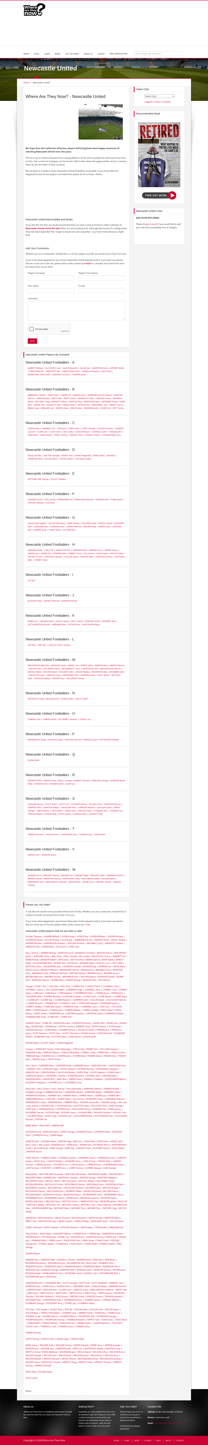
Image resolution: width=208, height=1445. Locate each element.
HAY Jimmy (78, 1098)
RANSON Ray (50, 780)
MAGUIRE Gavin (58, 665)
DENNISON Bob (35, 458)
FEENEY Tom (92, 1049)
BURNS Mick (58, 980)
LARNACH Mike (48, 1157)
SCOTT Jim (64, 804)
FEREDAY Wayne (51, 1052)
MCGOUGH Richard (73, 1187)
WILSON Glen (50, 1355)
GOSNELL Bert (93, 1075)
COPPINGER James (109, 1003)
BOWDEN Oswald (72, 966)
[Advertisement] (125, 23)
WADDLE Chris (34, 875)
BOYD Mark (119, 966)
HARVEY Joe (33, 553)
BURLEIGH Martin (40, 980)
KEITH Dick (107, 371)
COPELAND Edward (88, 1003)
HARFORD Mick (80, 550)
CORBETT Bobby (34, 1006)
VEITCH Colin (48, 1338)
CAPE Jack (61, 428)
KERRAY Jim (85, 1144)
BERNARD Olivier (110, 401)
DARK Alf (47, 1023)
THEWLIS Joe (114, 1312)
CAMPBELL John (92, 989)
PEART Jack (111, 1237)
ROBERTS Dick (106, 1263)
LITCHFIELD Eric (60, 1164)
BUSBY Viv (106, 408)
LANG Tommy (32, 1157)
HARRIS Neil (114, 1095)
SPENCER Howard (113, 1296)
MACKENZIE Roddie (97, 1174)
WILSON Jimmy (81, 1355)
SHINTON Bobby (51, 807)
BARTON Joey (43, 398)
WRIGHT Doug (70, 1362)
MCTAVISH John (108, 1198)
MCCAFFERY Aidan (35, 1181)
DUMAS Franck (88, 1033)
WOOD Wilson (69, 1358)
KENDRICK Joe (58, 1144)
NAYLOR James (45, 1217)
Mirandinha (31, 1174)
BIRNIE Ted (39, 404)
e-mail (87, 263)
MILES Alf (122, 1201)
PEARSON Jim (77, 1237)
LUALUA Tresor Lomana (60, 645)
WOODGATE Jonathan (110, 1358)
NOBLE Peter (67, 698)
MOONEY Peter (61, 1208)
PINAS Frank (103, 1240)
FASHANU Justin (35, 499)
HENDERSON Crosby (36, 1102)
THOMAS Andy (33, 1316)
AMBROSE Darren (83, 939)
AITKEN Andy (68, 936)
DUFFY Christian (70, 1033)
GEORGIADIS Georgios (107, 1068)
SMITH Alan (121, 1289)
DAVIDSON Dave (62, 1023)
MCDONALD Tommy (36, 1187)
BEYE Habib (107, 959)
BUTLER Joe (104, 980)
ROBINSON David (53, 1266)
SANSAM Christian (61, 374)
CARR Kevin (50, 993)
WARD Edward (81, 1345)
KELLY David (77, 621)
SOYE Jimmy (62, 1296)
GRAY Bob (62, 1079)
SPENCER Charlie (94, 1296)
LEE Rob (31, 645)
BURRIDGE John (91, 408)
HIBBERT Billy (71, 1102)
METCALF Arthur (70, 1201)
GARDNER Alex (46, 1065)
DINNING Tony (83, 1026)
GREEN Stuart (75, 1079)
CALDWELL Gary (111, 986)
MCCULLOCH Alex (54, 1184)
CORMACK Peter (71, 1006)
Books (57, 53)
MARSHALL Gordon (68, 1177)
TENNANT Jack (69, 1312)
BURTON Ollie (90, 980)
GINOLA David (105, 523)
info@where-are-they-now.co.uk (167, 1423)
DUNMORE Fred (42, 1036)
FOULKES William (36, 502)
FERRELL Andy (89, 1052)
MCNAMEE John (116, 671)
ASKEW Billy (48, 946)
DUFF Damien (40, 1033)
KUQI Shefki (118, 1148)
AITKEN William (97, 936)
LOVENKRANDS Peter (113, 1164)
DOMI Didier (51, 1029)
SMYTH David (105, 1293)
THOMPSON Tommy (55, 1319)
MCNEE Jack (72, 1198)
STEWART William (110, 1299)
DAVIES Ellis (99, 1023)
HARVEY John (64, 1098)
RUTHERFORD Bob (109, 1273)
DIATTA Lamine (66, 1026)
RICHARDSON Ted (75, 1263)
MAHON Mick (116, 1174)
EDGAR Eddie (32, 1042)
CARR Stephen (65, 993)
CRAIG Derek (40, 1013)
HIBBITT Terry (75, 553)
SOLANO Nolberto (44, 1296)
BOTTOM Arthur (34, 966)
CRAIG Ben (33, 435)
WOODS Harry (33, 1362)
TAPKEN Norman (36, 834)
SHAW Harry (49, 1286)
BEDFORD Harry (42, 956)
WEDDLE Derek (35, 878)
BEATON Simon (104, 952)
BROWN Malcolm (34, 976)
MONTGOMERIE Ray (42, 1208)
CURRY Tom (66, 1016)
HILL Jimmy (89, 553)
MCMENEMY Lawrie (54, 1198)
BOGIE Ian (73, 963)
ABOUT (168, 1440)
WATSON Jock (32, 1348)
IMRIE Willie (31, 1125)
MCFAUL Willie (34, 671)
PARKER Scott (79, 1233)
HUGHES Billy (85, 1112)
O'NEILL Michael (33, 1227)
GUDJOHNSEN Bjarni (115, 1079)
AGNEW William (52, 936)
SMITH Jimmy (43, 810)
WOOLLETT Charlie (51, 1362)
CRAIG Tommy (60, 435)
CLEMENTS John (80, 999)
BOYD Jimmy (84, 404)
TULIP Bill (116, 1323)
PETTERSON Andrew (109, 739)
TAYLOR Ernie (52, 834)
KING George (56, 1148)
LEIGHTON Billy (55, 1161)
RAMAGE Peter (48, 1259)
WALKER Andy (47, 1345)
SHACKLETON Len (112, 804)
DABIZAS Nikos (33, 1023)
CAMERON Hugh (74, 989)
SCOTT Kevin (51, 804)
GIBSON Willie (48, 1072)
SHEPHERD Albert (81, 1286)
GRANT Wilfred (74, 526)
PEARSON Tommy (95, 1237)
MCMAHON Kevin (72, 1194)
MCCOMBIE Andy (105, 1181)
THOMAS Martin (68, 1316)
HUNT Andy (50, 1115)
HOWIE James (114, 1109)
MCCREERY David (52, 668)
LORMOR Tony (93, 1164)
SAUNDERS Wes (53, 1282)
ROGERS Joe (119, 1269)
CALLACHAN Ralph (55, 989)
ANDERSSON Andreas (54, 943)
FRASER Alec (110, 1055)
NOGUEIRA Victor (99, 1221)
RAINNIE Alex (32, 1259)
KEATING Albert (48, 1141)
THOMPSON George (106, 1316)
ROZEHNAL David (73, 1273)
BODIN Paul (60, 963)
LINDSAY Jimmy (43, 1164)
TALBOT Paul (56, 1309)
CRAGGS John (115, 431)
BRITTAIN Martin (77, 973)
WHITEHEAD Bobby (93, 1348)
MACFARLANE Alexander (51, 1174)
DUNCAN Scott (105, 1033)
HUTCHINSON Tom (104, 1115)
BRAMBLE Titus (103, 969)
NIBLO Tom (31, 1221)
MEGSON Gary (54, 675)
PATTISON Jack (49, 1237)
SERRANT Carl (116, 1282)
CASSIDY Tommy (105, 428)
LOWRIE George (93, 1168)
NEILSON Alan (52, 698)
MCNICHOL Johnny (89, 1198)
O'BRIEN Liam (34, 719)
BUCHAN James (88, 976)
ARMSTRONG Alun (71, 371)
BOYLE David (32, 969)
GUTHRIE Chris (55, 1082)
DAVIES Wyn (98, 455)
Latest (47, 53)
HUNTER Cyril (65, 1115)
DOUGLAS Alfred (86, 1029)
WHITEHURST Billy (71, 878)
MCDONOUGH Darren (110, 668)
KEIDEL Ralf (116, 1141)
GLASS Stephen (97, 1072)
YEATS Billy (31, 1371)
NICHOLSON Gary (47, 1221)
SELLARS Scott (95, 804)
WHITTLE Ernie (33, 1351)
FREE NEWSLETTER (118, 53)
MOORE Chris (94, 1208)
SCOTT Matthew (99, 1282)
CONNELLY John (99, 431)
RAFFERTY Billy (34, 780)
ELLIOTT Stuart (48, 1042)
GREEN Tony (104, 526)
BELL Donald (70, 956)
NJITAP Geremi (66, 1221)
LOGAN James (77, 1164)
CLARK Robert (104, 996)
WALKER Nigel (81, 875)
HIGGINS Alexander (89, 1102)
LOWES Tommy (75, 1168)
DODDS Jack (115, 1026)
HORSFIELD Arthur (104, 556)
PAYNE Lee (63, 1237)
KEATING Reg (64, 1141)
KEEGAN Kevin (47, 621)
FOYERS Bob (79, 1055)
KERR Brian (72, 1144)
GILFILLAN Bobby (66, 1072)
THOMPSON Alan (69, 834)
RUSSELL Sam (91, 1273)
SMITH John (57, 810)
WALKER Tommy (51, 875)
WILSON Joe (96, 1355)
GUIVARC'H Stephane (36, 1082)
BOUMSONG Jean (52, 966)
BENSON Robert (48, 959)
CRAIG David (46, 435)
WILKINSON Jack (68, 1351)
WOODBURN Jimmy (88, 1358)
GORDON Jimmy (76, 1075)
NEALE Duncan (62, 1217)
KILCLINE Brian (41, 1148)
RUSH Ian (70, 783)
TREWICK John (84, 1323)
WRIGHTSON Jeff (43, 1365)
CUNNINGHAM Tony (111, 435)
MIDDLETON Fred (89, 1201)
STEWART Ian (116, 810)
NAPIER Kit (31, 1217)
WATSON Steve (98, 875)
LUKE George (109, 1168)
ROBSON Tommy (102, 1269)
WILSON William (34, 1358)
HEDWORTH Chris (94, 1098)
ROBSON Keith (67, 1269)
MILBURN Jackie (88, 675)
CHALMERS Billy (33, 996)
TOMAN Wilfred (49, 1323)
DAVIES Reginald (83, 455)
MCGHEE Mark (50, 671)
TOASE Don (107, 1319)
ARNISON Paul (33, 946)
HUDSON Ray (52, 1112)
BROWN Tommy (53, 976)
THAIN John (100, 1312)
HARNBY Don (54, 1095)
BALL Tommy (32, 952)
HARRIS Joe (100, 1095)
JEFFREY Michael (51, 600)
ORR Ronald (100, 1227)
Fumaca (29, 1049)
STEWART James (92, 1299)
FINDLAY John (118, 1052)
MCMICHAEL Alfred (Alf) (39, 374)
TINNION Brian (79, 374)
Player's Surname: (36, 273)
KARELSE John (32, 1141)
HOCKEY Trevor (35, 556)
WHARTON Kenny (52, 878)
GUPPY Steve (55, 529)
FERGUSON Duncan (84, 499)
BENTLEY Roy (75, 401)
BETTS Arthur (77, 959)
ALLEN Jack (67, 939)
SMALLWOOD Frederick (101, 1289)
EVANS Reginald (65, 1042)
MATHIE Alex (35, 668)
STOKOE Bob (50, 814)
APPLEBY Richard (75, 943)
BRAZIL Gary (33, 408)
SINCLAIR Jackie (104, 807)
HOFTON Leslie (81, 1105)
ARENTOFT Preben (114, 943)
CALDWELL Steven (34, 989)
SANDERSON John (34, 1282)
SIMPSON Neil (34, 1289)
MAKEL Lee (73, 665)
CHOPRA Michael (52, 996)
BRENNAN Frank (40, 973)
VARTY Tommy (33, 1338)
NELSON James (79, 1217)
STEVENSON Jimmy (73, 1299)
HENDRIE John (59, 553)
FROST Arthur (54, 1059)
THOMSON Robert (76, 1319)
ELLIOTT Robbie (58, 479)
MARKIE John (50, 1177)
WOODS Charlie (104, 882)
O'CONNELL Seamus (67, 719)
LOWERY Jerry (59, 1168)
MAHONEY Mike (33, 1177)
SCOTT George (70, 1282)
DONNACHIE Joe (67, 1029)
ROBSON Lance (84, 1269)
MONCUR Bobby (42, 678)
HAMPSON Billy (111, 1088)
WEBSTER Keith (63, 1348)
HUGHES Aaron (68, 1112)
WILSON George (33, 1355)
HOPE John (31, 1109)
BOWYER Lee (105, 966)
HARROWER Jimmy (35, 1098)
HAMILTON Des (63, 550)
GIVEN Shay (82, 1072)
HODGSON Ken (64, 1105)
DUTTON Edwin (59, 1036)
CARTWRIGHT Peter (83, 993)
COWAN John (56, 1010)
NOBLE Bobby (82, 1221)
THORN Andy (85, 834)
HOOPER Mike (86, 556)
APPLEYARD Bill (36, 371)
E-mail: (82, 285)
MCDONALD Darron (75, 1184)
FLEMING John (64, 1055)
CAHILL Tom (41, 986)
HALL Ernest (43, 1088)
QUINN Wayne (33, 1253)
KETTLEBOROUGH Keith (39, 624)
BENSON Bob (32, 959)
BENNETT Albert (59, 401)
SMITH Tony (90, 1293)
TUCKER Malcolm (101, 1323)
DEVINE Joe (51, 1026)
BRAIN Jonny (87, 969)
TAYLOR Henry (112, 1309)
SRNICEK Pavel (85, 810)
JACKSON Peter (35, 600)
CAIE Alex (53, 986)
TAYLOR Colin (96, 1309)
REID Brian (110, 1259)
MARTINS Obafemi (107, 1177)
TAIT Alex (30, 1309)
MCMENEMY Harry (113, 1194)
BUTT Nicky (118, 408)
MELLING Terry (53, 1201)
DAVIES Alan (67, 455)
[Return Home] (34, 9)
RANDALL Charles (66, 1259)
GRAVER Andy (89, 526)
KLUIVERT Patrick (101, 1148)
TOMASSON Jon (67, 1323)
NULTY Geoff (82, 698)
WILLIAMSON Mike (90, 878)
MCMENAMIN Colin (92, 1194)
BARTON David (65, 952)
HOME (116, 1440)
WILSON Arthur (100, 1351)
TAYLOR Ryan (32, 1312)
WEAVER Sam (47, 1348)
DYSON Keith (89, 1036)
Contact (101, 53)
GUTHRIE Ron (69, 529)
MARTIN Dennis (117, 665)
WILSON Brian (117, 1351)
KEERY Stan (103, 1141)
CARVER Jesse (102, 993)
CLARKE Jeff (32, 999)
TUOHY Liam (32, 1326)
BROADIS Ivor (47, 408)
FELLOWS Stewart (109, 1049)
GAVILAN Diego (50, 1068)
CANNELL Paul (110, 989)
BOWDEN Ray (89, 966)
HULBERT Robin (35, 1115)
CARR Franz (73, 428)
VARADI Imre (34, 854)
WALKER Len (67, 875)
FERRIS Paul (103, 1052)
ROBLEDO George (100, 780)
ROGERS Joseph (33, 1273)
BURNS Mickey (73, 980)
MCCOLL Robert (86, 1181)
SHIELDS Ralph (99, 1286)
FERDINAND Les (65, 499)
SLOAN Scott (65, 1289)
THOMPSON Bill (86, 1316)
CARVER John (117, 993)
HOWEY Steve (41, 560)
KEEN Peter (90, 1141)
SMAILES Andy (81, 1289)
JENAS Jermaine (51, 1131)
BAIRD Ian (66, 395)
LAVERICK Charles (67, 1157)
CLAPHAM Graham (72, 996)
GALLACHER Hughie (37, 523)
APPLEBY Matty (117, 368)
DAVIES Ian (112, 1023)
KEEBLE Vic (33, 621)
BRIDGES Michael (58, 973)
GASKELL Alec (34, 1068)
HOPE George (115, 1105)
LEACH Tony (39, 1161)
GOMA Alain (114, 1072)
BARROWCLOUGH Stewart (100, 395)
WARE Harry (96, 1345)
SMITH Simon (75, 1293)
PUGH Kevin (76, 1243)
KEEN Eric (77, 1141)
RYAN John (51, 1276)
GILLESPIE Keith (89, 523)
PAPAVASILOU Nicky (37, 739)
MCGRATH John (66, 671)
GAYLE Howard (67, 1068)
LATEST (137, 1440)
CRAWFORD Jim (56, 1013)
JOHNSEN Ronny (69, 600)
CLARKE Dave (120, 996)
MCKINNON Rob (99, 671)
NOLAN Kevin (117, 1221)
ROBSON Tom (41, 783)
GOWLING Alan (41, 526)
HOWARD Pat (98, 1109)
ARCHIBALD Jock (94, 943)
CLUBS (126, 1440)
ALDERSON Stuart (34, 939)
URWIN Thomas (33, 1332)
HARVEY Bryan (111, 550)
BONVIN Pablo (87, 963)
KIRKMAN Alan (59, 624)
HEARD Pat (46, 553)
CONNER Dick (51, 1003)
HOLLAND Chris (99, 1105)
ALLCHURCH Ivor (53, 368)
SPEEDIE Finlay (77, 1296)
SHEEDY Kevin (64, 1286)
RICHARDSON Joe (56, 1263)
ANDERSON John (100, 368)
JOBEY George (67, 1131)
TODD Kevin (121, 1319)
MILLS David (103, 675)
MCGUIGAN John (55, 1191)
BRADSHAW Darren (69, 969)
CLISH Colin (55, 431)
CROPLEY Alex (76, 435)
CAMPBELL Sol (48, 428)
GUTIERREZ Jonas (73, 1082)
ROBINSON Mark (92, 1266)
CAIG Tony (65, 986)
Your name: (33, 285)
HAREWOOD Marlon (36, 1095)
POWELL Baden (46, 1243)
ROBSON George (50, 1269)
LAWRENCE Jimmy (106, 1157)
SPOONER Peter (33, 1299)
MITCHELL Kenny (70, 1204)
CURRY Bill (53, 1016)
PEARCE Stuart (90, 739)
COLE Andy (68, 431)
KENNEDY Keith (92, 621)
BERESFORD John (92, 401)
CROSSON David (94, 1013)
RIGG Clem (91, 1263)
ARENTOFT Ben (53, 371)
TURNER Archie (65, 1326)
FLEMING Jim (48, 1055)
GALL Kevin (31, 1065)
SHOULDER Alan (68, 807)
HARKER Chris (95, 550)
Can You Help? (72, 53)
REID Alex (98, 1259)
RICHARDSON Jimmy (36, 1263)
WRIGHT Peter (86, 1362)
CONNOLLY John (68, 1003)
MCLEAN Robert (33, 1194)
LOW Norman (32, 1168)
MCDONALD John (95, 1184)
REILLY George (65, 780)
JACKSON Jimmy (33, 1131)
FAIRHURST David (44, 1049)
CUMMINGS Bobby (114, 1013)
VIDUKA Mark (77, 1338)
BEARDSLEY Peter (86, 398)
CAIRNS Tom (78, 986)
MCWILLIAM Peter (34, 1201)
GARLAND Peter (99, 1065)
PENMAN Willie (39, 1240)
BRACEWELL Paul (100, 404)
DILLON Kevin (51, 458)
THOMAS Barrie (50, 1316)
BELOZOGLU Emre (101, 956)
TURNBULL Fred (48, 1326)
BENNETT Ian (119, 956)
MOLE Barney (104, 1204)
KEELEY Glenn (62, 621)
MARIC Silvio (87, 665)
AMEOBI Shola (101, 939)
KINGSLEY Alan (84, 1148)
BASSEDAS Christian (85, 952)
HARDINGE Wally (93, 1092)
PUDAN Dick (62, 1243)
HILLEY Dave (102, 553)
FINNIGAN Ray (33, 1055)
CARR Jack (38, 993)
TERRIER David (85, 1312)
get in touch (151, 224)
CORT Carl (104, 1006)
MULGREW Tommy (75, 678)
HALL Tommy (58, 1088)
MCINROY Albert (74, 1191)
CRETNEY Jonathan (75, 1013)
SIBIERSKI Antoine (117, 1286)
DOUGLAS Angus (83, 458)
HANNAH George (34, 1092)
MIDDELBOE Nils (70, 675)
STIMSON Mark (35, 814)
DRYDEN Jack (103, 1029)
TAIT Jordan (42, 1309)
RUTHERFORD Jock (35, 1276)
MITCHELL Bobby (35, 1204)
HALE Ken (30, 1088)
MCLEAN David (110, 1191)
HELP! (158, 1440)
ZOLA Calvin (32, 1378)
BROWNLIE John (71, 976)
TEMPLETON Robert (50, 1312)
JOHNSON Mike (102, 1131)
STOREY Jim (70, 1303)
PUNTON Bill (91, 1243)
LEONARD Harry (73, 1161)
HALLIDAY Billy (74, 1088)
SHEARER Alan (34, 807)
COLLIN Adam (97, 999)
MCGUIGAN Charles (35, 1191)
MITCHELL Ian (53, 1204)
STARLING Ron (100, 810)
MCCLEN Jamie (69, 1181)
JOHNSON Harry (85, 1131)
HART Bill (50, 1098)
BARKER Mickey (48, 952)
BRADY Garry (116, 404)
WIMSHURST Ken (36, 882)
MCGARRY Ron (55, 1187)
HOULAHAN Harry (81, 1109)
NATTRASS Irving (36, 698)
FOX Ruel (50, 502)
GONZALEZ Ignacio (35, 1075)
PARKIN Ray (94, 1233)
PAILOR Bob (31, 1233)
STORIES (147, 1440)
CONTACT (180, 1440)
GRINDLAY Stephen (93, 1079)
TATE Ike (68, 1309)
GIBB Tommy (73, 523)
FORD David (116, 499)
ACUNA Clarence (34, 936)
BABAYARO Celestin (37, 395)
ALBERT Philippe (35, 368)
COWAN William (73, 1010)
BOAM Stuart (69, 404)
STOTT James (65, 814)
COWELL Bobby (90, 1010)
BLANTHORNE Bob (42, 963)
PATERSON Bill (33, 1237)
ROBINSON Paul (111, 1266)
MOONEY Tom (78, 1208)
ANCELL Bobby (118, 939)
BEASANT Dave (104, 398)
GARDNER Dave (81, 1065)
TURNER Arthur (82, 1326)
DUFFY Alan (54, 1033)
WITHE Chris (88, 882)
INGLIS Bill (44, 1125)
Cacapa (29, 986)
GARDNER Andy (63, 1065)
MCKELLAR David (92, 1191)
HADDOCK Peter (35, 550)
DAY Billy (111, 455)
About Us (88, 53)
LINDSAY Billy (104, 1161)
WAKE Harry (31, 1345)
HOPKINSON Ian (46, 1109)
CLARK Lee (42, 431)
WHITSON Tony (113, 1348)
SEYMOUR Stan (33, 1286)
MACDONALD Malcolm (38, 665)
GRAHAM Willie (33, 1079)
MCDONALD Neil (90, 668)
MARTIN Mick (101, 665)
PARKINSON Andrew (112, 1233)
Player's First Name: (88, 273)
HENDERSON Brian (114, 1098)
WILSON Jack (65, 1355)
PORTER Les (41, 1119)
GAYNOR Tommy (85, 1068)
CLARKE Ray (46, 999)
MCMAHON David (52, 1194)
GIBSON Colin (32, 1072)
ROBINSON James (73, 1266)
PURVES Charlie (106, 1243)
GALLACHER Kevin (56, 523)
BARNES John (79, 395)
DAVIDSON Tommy (81, 1023)
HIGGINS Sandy (108, 1102)
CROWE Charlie (92, 435)
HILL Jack (122, 1102)
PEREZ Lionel (55, 1240)
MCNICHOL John (37, 675)
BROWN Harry (95, 973)
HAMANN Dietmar (93, 1088)
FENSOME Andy (33, 1052)
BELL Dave (57, 956)
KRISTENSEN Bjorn (91, 624)
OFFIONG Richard (69, 1227)
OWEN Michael (116, 1227)
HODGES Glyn (47, 1105)
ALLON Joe (85, 368)
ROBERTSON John (34, 1266)
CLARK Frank (89, 996)
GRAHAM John (109, 1075)
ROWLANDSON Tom (53, 1273)
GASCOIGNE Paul (117, 1065)
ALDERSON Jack (115, 936)
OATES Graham (51, 1227)
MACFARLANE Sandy (76, 1174)
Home (26, 53)
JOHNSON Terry (40, 1135)
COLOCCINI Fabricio (116, 999)
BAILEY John (53, 395)
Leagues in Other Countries (157, 101)
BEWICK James (93, 959)
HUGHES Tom (119, 1112)
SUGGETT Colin (96, 814)
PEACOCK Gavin (55, 739)
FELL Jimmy (50, 499)
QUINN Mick (33, 760)
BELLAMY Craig (42, 401)
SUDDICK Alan (79, 814)
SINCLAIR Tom (50, 1289)
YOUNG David (45, 1371)
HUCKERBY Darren (35, 1112)
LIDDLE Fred (89, 1161)
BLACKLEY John (54, 404)
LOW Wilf (46, 1168)
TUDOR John (99, 834)
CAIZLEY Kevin (93, 986)
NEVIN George (95, 1217)
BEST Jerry (64, 959)
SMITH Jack (32, 1293)
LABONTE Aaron (34, 1151)
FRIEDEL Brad (38, 1059)
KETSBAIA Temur (102, 1144)
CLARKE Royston (63, 999)
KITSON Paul (74, 624)
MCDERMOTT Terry (71, 668)
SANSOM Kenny (35, 804)
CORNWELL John (89, 1006)
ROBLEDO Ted (32, 1269)
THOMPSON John (34, 1319)
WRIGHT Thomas (103, 1362)
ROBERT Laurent (82, 780)
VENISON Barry (49, 854)
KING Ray (69, 1148)
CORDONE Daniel (52, 1006)
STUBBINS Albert (86, 1303)
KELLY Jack (44, 1144)
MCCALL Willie (53, 1181)
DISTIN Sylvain (66, 458)
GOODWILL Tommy (56, 1075)
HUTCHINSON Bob (83, 1115)
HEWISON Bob (55, 1102)
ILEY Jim (31, 580)
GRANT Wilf (48, 1079)
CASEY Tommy (88, 428)
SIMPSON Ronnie (87, 807)
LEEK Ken (41, 645)
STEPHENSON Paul (52, 1299)
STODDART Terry (54, 1303)
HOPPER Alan (63, 1109)
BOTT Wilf (117, 963)
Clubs (36, 53)
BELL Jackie (84, 956)
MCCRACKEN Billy (34, 1184)
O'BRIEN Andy (49, 719)
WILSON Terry (111, 1355)
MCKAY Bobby (82, 671)
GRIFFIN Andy (40, 529)
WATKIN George (112, 1345)
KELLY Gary (31, 1144)
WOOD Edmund (52, 1358)
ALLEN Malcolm (70, 368)
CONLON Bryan (82, 431)
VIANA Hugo (63, 1338)
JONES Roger (56, 1135)
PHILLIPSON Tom (72, 1240)
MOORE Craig (109, 1208)
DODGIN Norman (34, 1029)
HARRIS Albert (86, 1095)
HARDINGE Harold (74, 1092)
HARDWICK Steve (112, 1092)
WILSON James (109, 878)
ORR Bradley (86, 1227)
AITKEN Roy (82, 936)
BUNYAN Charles (106, 976)
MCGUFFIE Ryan (111, 1187)
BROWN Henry (111, 973)
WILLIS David (84, 1351)
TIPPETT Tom (93, 1319)
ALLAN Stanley (52, 939)
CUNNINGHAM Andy (36, 1016)
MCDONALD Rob (114, 1184)
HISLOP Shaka (116, 553)
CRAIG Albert (106, 1010)
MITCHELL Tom (88, 1204)
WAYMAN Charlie (115, 875)
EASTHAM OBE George (38, 479)
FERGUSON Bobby (70, 1052)
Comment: (33, 298)
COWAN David (40, 1010)
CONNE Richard (34, 1003)
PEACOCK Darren (73, 739)
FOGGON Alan (102, 499)
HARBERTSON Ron (54, 1092)
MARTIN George (88, 1177)
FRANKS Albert (94, 1055)
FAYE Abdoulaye (63, 1049)
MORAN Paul (58, 678)
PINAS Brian (88, 1240)
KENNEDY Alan (109, 621)
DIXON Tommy (99, 1026)
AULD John (61, 946)
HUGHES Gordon (102, 1112)
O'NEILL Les (85, 719)
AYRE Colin (74, 946)
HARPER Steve (70, 1095)
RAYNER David (84, 1259)
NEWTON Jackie (112, 1217)
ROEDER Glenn (57, 783)
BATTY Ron (57, 398)
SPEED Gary (70, 810)
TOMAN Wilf (33, 1323)
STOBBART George (35, 1303)
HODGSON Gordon (53, 556)
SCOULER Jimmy (78, 804)
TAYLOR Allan (81, 1309)
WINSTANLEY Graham (56, 882)
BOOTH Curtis (103, 963)
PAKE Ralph (45, 1233)
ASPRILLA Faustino (90, 371)
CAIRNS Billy (33, 428)
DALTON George (51, 455)
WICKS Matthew (49, 1351)
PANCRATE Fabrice (62, 1233)
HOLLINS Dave (71, 556)
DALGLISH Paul (35, 455)
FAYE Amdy (78, 1049)
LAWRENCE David (86, 1157)
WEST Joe (77, 1348)
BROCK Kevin (62, 408)
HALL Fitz (49, 550)
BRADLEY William (49, 969)
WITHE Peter (74, 882)
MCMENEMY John (34, 1198)
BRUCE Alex (76, 408)
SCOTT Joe (84, 1282)
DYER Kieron (75, 1036)
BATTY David (70, 398)
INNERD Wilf (58, 1125)
